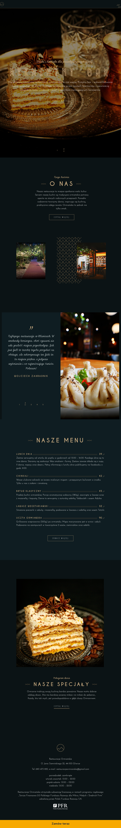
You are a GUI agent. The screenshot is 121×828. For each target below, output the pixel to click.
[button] (19, 404)
